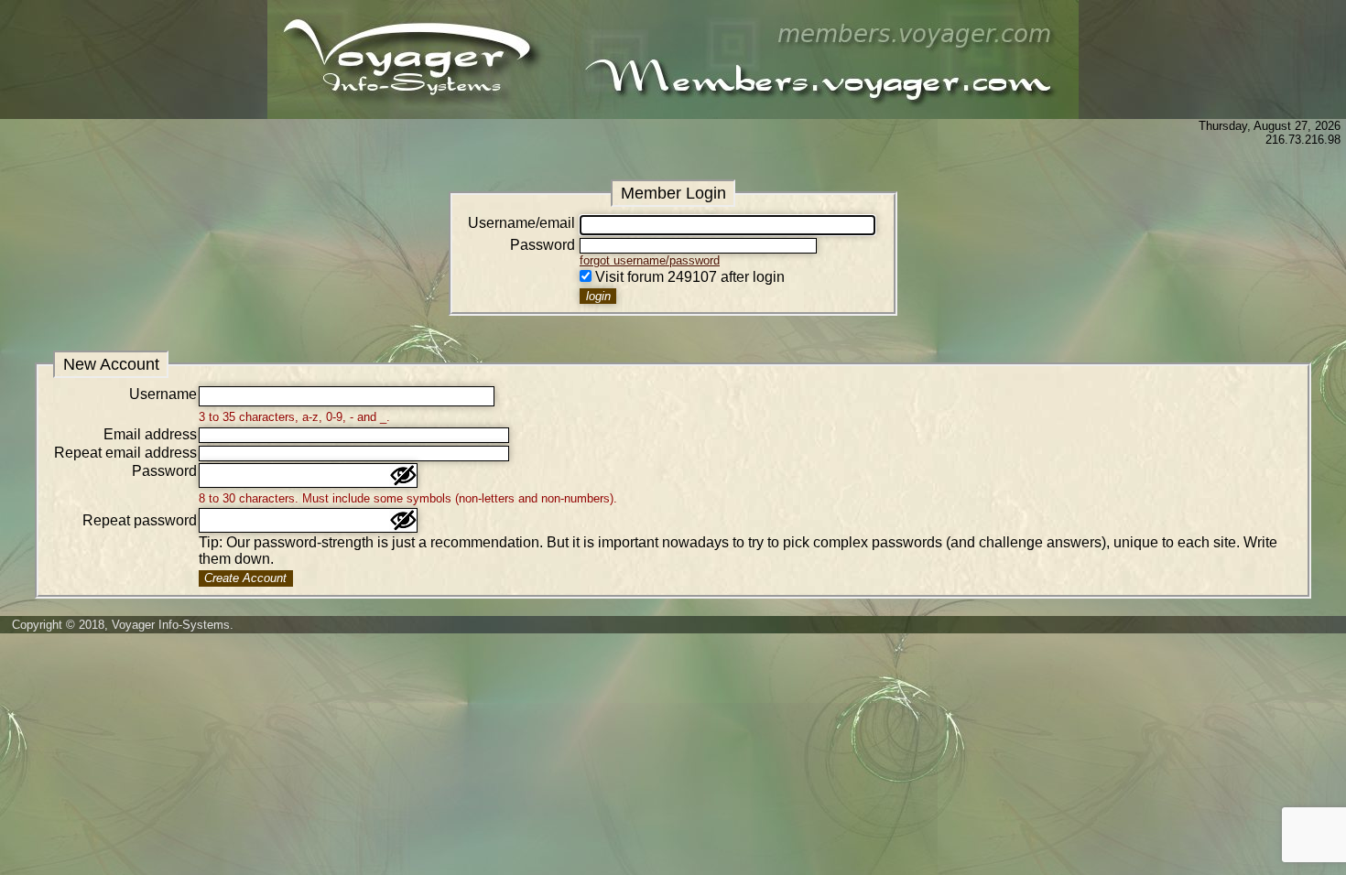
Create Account (245, 578)
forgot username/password (650, 260)
